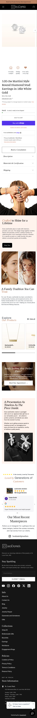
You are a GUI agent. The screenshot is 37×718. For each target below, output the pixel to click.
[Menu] (3, 7)
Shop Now (7, 245)
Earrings (5, 641)
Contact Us (5, 600)
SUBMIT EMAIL (18, 579)
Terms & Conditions (8, 667)
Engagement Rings (8, 649)
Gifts (3, 619)
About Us (5, 596)
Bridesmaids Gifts (8, 634)
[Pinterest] (18, 585)
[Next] (35, 30)
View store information (10, 142)
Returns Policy (7, 671)
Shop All (5, 630)
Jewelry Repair (7, 612)
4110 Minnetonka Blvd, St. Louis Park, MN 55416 (17, 689)
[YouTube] (3, 585)
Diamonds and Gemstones (11, 615)
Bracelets (5, 638)
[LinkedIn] (29, 585)
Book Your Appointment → (18, 383)
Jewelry (4, 608)
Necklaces (5, 645)
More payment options (18, 127)
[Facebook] (13, 585)
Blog (3, 604)
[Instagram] (8, 585)
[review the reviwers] (6, 504)
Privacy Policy (6, 663)
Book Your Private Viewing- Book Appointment (18, 1)
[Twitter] (23, 585)
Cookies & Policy (7, 660)
